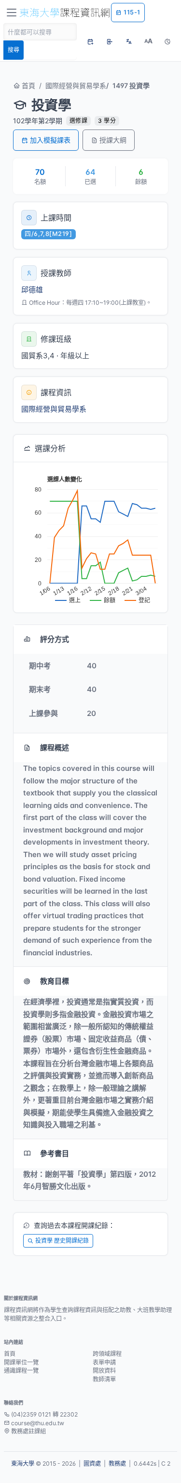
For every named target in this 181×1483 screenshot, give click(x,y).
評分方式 (54, 639)
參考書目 (54, 1153)
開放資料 (104, 1370)
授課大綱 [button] (112, 140)
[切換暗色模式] (167, 41)
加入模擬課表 (50, 140)
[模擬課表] (90, 41)
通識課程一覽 (21, 1370)
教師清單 (104, 1379)
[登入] (109, 41)
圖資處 (92, 1463)
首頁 (27, 85)
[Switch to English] (129, 41)
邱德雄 (32, 289)
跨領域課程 (107, 1353)
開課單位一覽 (21, 1362)
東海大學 (22, 1463)
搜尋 (13, 49)
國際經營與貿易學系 (75, 85)
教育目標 (54, 981)
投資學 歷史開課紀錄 (62, 1240)
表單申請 (104, 1362)
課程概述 (54, 747)
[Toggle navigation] (11, 12)
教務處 (117, 1463)
